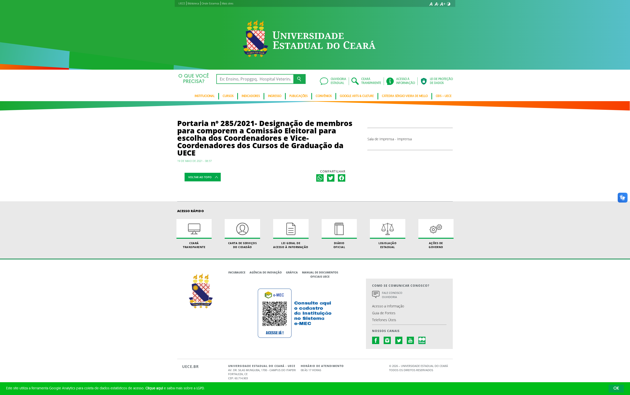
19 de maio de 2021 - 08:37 (194, 161)
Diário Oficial (339, 245)
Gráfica (292, 272)
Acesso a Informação (388, 306)
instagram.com (387, 340)
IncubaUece (236, 272)
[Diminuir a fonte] (437, 4)
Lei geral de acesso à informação (290, 245)
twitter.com (399, 340)
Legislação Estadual (387, 245)
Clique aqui (154, 388)
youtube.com (410, 340)
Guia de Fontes (383, 313)
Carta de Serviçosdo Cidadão (242, 245)
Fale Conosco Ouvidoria (392, 295)
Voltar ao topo (200, 177)
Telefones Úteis (384, 319)
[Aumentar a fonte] (443, 4)
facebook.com (375, 340)
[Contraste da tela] (449, 4)
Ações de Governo (436, 245)
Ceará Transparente (194, 245)
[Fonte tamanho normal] (431, 4)
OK (616, 389)
